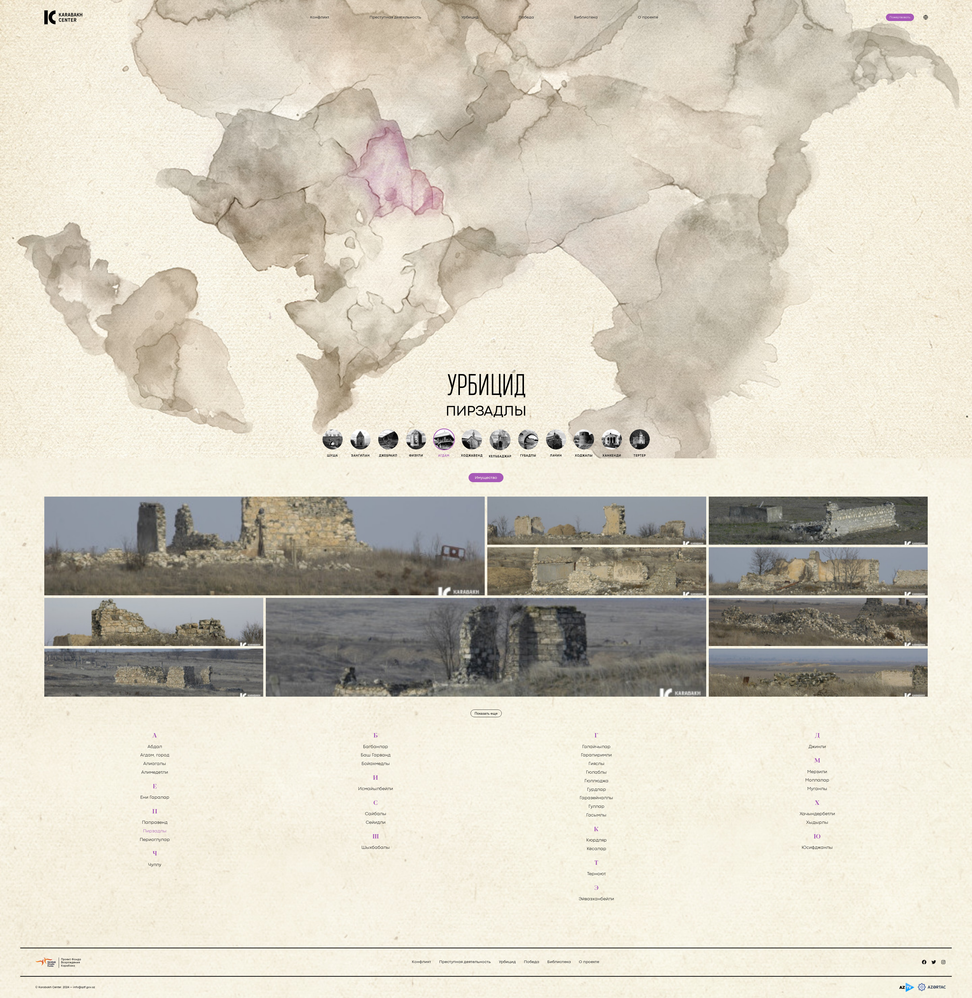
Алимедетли (154, 772)
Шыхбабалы (375, 848)
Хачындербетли (817, 814)
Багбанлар (375, 747)
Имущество (486, 478)
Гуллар (596, 807)
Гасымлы (596, 815)
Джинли (817, 747)
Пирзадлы (155, 831)
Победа (526, 17)
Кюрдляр (596, 840)
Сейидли (376, 823)
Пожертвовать (899, 17)
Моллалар (817, 780)
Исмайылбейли (375, 789)
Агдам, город (154, 755)
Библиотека (586, 17)
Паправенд (155, 823)
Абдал (155, 747)
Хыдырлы (817, 823)
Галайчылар (596, 747)
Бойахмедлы (375, 764)
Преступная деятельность (395, 17)
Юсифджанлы (817, 848)
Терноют (596, 874)
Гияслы (596, 764)
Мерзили (817, 772)
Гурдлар (596, 790)
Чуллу (154, 865)
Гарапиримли (596, 755)
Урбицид (469, 17)
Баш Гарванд (376, 755)
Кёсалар (596, 849)
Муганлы (817, 789)
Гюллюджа (596, 781)
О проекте (648, 17)
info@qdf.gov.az (84, 987)
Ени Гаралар (154, 797)
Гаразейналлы (596, 798)
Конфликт (319, 17)
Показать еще (486, 713)
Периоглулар (155, 840)
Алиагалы (154, 764)
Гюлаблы (596, 772)
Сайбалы (375, 814)
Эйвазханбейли (596, 899)
